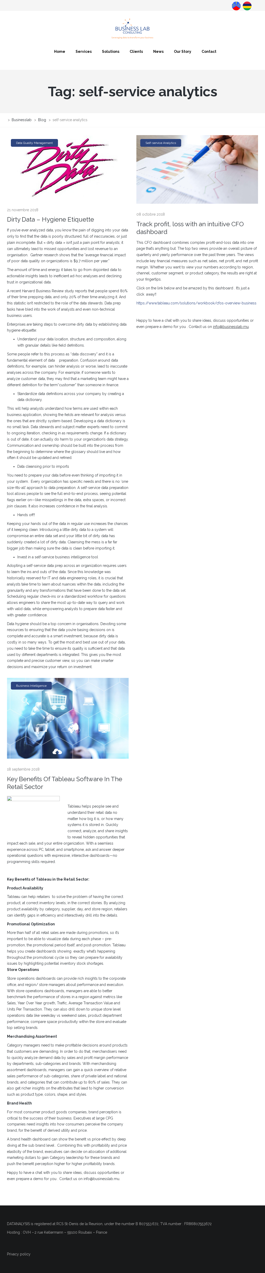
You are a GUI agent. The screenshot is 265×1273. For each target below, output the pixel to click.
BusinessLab (246, 5)
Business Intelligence (31, 685)
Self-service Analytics (160, 143)
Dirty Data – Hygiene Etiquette (50, 219)
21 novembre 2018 (22, 210)
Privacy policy (19, 1254)
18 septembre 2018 (23, 769)
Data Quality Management (34, 143)
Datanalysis (235, 5)
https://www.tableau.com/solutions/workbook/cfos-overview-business (196, 303)
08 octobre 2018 (150, 214)
